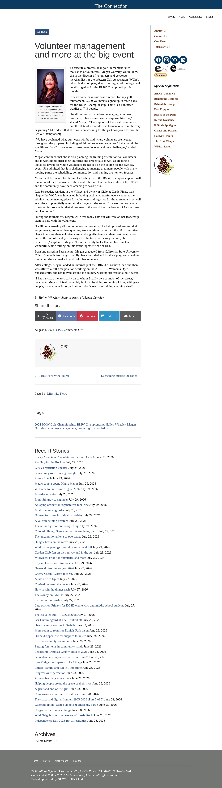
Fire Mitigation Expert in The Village (58, 662)
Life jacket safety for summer (53, 641)
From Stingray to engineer (51, 499)
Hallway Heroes (163, 135)
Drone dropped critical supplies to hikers (60, 636)
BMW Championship (90, 424)
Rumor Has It (43, 478)
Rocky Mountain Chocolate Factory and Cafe (63, 457)
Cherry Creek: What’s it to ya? (54, 573)
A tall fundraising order (49, 510)
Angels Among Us (164, 93)
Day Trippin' (161, 109)
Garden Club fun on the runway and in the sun (64, 552)
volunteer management (61, 428)
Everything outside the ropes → (121, 375)
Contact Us (160, 36)
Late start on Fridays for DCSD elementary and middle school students (79, 605)
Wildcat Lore (162, 146)
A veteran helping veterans (51, 520)
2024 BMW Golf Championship (55, 424)
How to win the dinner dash (52, 589)
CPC (59, 330)
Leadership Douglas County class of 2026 (61, 651)
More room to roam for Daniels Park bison (62, 630)
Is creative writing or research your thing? (61, 657)
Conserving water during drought (55, 473)
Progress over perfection (50, 673)
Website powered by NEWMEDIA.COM (57, 779)
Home (171, 16)
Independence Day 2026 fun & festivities (61, 720)
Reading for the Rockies (50, 462)
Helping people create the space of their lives (63, 683)
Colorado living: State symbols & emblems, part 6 (66, 531)
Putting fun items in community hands (59, 646)
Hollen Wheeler (115, 424)
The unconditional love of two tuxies (58, 536)
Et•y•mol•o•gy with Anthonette (54, 563)
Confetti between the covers (52, 584)
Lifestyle (52, 393)
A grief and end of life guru (52, 689)
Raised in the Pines (165, 114)
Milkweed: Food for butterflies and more (60, 557)
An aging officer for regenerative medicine (62, 504)
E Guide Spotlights (165, 125)
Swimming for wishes (48, 600)
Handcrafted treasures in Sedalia (55, 625)
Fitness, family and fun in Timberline (58, 667)
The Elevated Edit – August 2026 (56, 614)
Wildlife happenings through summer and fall (63, 547)
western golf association (93, 428)
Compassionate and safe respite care (57, 694)
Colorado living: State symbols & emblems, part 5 (66, 704)
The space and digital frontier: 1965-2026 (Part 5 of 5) (69, 699)
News (182, 16)
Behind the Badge (164, 104)
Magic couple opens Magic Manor (56, 483)
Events (209, 16)
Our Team (160, 41)
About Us (159, 30)
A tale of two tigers (47, 579)
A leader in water (45, 494)
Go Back (42, 31)
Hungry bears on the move (51, 542)
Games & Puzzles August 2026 (54, 568)
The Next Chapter (165, 141)
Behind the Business (166, 98)
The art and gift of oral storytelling (57, 526)
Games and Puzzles (165, 130)
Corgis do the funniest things (53, 710)
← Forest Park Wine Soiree (52, 375)
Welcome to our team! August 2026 (57, 489)
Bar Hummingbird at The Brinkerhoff (58, 620)
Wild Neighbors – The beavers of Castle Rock (64, 715)
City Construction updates (51, 467)
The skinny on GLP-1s (49, 595)
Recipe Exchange (164, 119)
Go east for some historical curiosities (58, 515)
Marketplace (195, 16)
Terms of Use (162, 46)
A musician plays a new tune (53, 678)
